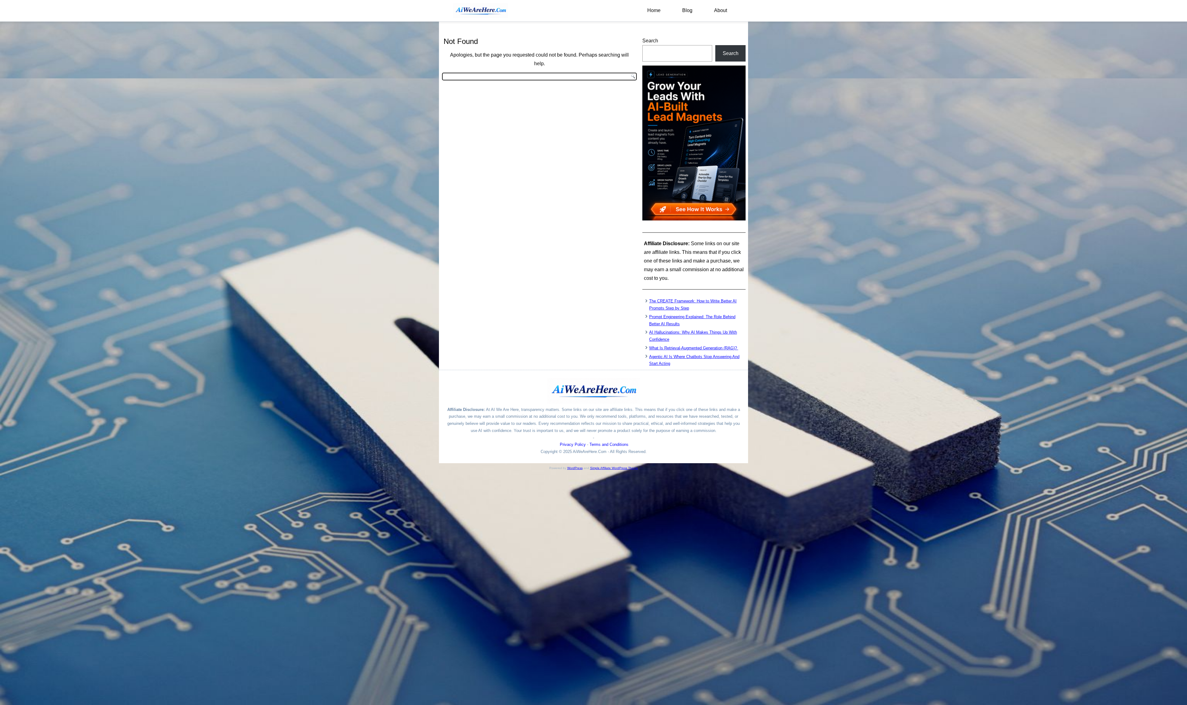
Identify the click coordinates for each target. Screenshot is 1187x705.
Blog (687, 10)
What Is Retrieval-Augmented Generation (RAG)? (693, 348)
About (720, 10)
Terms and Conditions (608, 444)
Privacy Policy (573, 444)
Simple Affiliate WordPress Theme (614, 468)
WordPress (575, 468)
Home (654, 10)
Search (650, 40)
